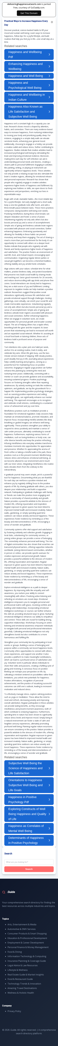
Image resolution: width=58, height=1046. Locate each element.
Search (29, 869)
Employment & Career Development (26, 942)
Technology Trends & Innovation (24, 983)
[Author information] (52, 22)
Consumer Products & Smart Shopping (27, 933)
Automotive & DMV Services (22, 929)
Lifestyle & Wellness (18, 969)
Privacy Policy (14, 1011)
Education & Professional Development (27, 938)
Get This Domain (29, 13)
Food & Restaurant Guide (20, 979)
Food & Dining (15, 951)
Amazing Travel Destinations (22, 988)
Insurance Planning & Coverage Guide (27, 960)
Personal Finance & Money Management (28, 947)
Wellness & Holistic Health (21, 992)
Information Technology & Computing (27, 956)
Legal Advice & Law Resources (23, 965)
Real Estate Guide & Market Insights (26, 974)
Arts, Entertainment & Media (22, 924)
